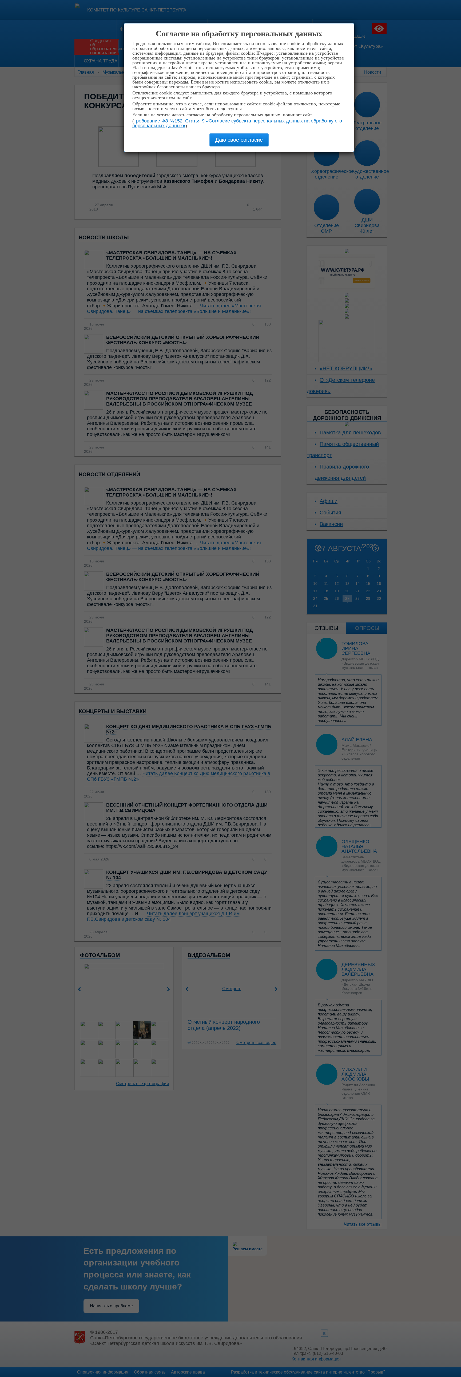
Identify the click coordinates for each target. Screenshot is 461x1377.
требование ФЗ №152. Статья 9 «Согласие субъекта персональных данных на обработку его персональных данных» (237, 123)
